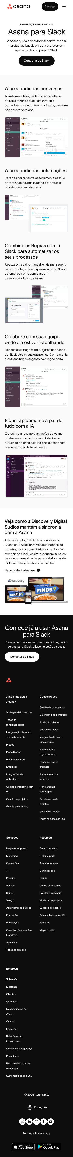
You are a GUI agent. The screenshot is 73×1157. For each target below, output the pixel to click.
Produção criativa (49, 722)
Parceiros (45, 922)
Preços (10, 744)
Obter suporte (47, 855)
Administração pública (18, 907)
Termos (27, 1133)
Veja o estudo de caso (20, 570)
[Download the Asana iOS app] (23, 1146)
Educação (12, 915)
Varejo (9, 900)
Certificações (47, 870)
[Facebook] (43, 1121)
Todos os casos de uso (52, 818)
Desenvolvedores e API (52, 915)
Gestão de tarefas (50, 811)
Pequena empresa (16, 848)
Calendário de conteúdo (53, 714)
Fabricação (12, 922)
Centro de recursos (50, 885)
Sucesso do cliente (50, 907)
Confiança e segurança (19, 1048)
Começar (50, 6)
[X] (22, 1121)
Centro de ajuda (49, 848)
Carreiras (11, 1001)
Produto (10, 878)
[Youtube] (50, 1121)
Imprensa (11, 1028)
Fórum (43, 878)
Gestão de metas (49, 729)
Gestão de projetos (17, 799)
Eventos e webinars (50, 892)
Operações (12, 863)
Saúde (9, 892)
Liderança (12, 986)
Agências (11, 942)
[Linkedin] (29, 1121)
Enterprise (12, 766)
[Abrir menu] (64, 6)
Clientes (11, 994)
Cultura (10, 1021)
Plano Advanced (15, 759)
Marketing (12, 855)
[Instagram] (36, 1121)
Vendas (10, 885)
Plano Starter (13, 752)
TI (7, 870)
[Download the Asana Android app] (48, 1146)
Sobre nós (11, 979)
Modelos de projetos (51, 900)
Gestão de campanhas (52, 707)
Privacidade (12, 1056)
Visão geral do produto (19, 712)
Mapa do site (47, 930)
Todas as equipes (16, 949)
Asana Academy (49, 863)
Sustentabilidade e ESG (19, 1075)
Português (40, 1107)
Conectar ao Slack (36, 60)
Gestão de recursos (17, 806)
